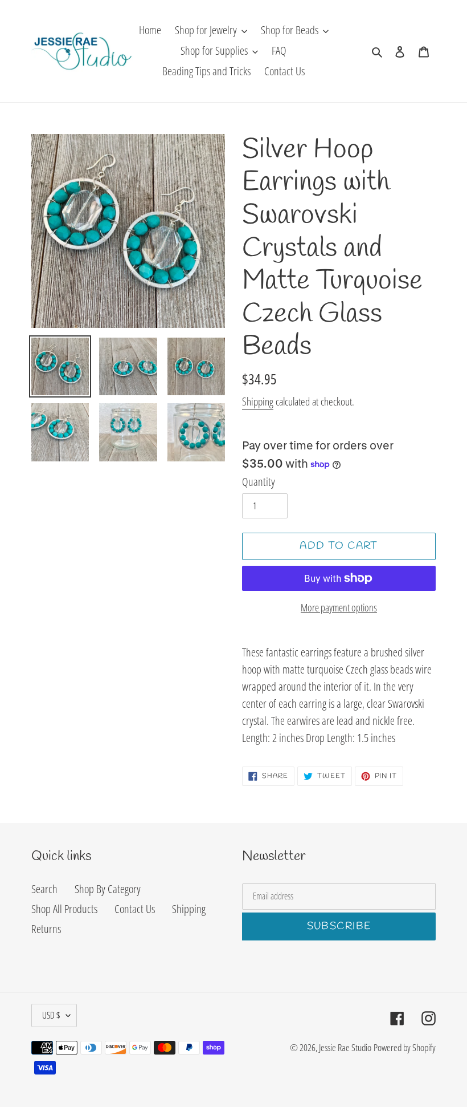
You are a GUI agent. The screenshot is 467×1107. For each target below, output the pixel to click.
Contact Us (134, 909)
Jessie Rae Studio (345, 1047)
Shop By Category (108, 889)
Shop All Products (64, 909)
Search (44, 889)
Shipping (257, 401)
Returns (46, 928)
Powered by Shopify (405, 1047)
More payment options (339, 607)
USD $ (51, 1015)
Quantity (258, 481)
